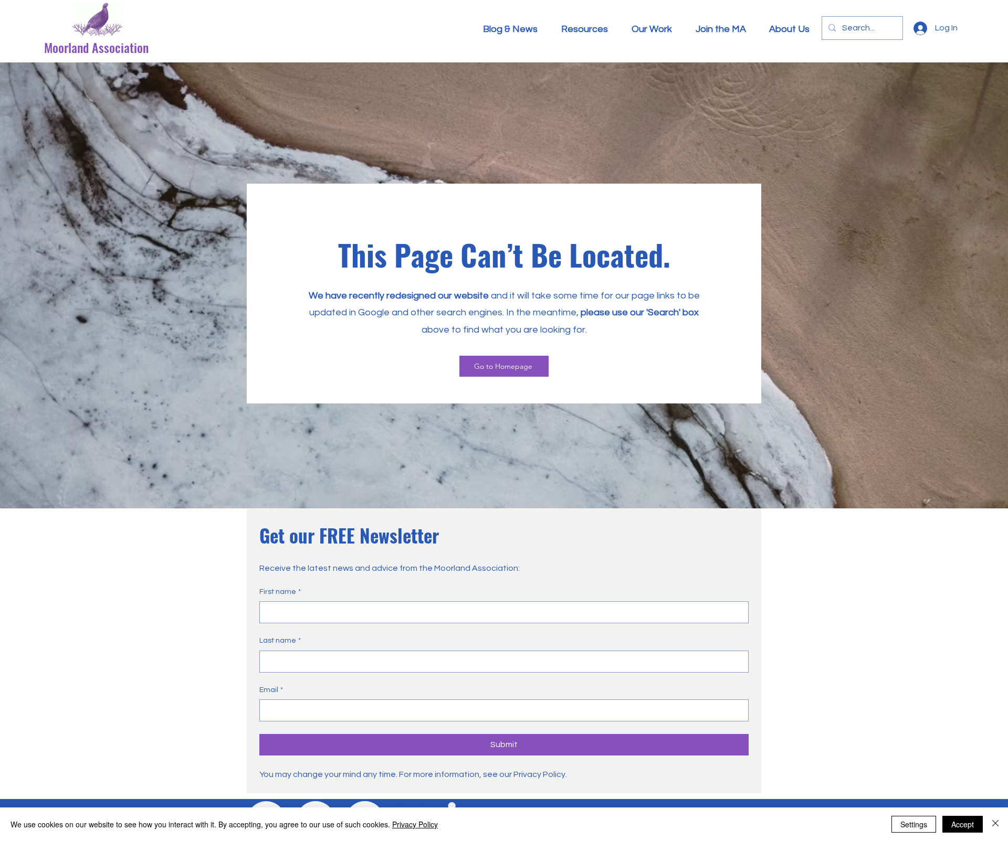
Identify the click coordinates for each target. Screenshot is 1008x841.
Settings (913, 824)
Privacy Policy (415, 824)
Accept (962, 824)
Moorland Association (96, 47)
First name (280, 591)
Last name (280, 640)
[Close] (995, 824)
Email (271, 690)
